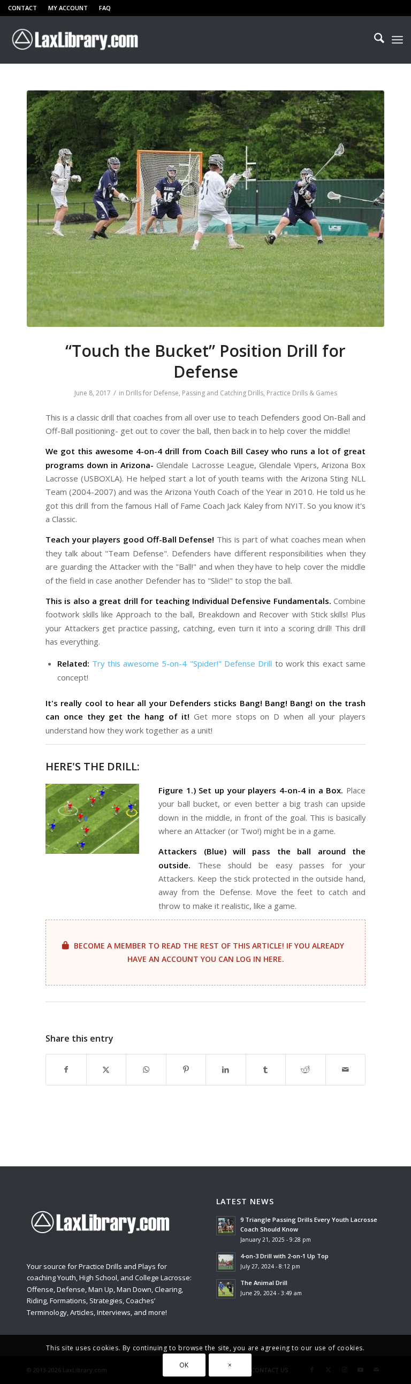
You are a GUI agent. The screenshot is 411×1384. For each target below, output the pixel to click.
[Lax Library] (76, 40)
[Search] (373, 40)
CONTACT (22, 8)
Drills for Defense (152, 392)
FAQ (105, 8)
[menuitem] (25, 8)
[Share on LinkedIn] (226, 1069)
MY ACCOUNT (68, 8)
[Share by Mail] (346, 1069)
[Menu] (397, 39)
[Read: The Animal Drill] (225, 1288)
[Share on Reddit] (305, 1069)
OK (184, 1365)
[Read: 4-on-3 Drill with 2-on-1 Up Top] (225, 1262)
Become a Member (110, 945)
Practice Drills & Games (302, 392)
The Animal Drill (263, 1283)
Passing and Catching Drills (222, 392)
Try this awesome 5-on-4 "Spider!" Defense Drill (182, 663)
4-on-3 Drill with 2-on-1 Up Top (284, 1256)
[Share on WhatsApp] (146, 1069)
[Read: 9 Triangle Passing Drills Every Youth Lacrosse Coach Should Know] (225, 1225)
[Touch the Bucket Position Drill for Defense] (205, 208)
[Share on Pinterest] (186, 1069)
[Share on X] (106, 1069)
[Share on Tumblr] (266, 1069)
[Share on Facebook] (66, 1069)
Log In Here (259, 959)
